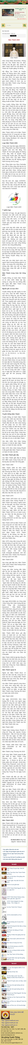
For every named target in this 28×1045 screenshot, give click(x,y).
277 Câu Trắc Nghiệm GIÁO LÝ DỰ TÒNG (16, 968)
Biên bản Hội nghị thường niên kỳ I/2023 (15, 989)
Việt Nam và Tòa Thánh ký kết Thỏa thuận (16, 998)
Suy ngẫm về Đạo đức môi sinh (11, 849)
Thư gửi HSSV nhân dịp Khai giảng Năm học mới (16, 958)
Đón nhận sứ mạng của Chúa (14, 942)
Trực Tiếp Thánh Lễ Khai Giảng (15, 954)
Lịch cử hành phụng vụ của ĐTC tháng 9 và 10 (15, 947)
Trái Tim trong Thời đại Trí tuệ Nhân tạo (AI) (14, 857)
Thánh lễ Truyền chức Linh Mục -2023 (16, 981)
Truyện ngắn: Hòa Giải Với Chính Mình (15, 881)
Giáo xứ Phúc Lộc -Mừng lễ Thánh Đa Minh (16, 1002)
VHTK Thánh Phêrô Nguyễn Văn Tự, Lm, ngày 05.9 (16, 889)
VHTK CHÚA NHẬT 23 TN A (14, 915)
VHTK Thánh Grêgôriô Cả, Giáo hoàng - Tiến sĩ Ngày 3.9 (15, 902)
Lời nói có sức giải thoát (13, 884)
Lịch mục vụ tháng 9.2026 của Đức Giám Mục (16, 951)
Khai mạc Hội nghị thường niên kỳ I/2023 (15, 985)
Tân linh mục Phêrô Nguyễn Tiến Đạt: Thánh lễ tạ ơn (16, 994)
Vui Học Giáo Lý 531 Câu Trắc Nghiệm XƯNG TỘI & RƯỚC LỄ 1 (15, 976)
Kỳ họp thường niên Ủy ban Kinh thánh (15, 922)
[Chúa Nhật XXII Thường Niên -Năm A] (8, 12)
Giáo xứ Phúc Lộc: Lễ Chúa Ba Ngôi (16, 1005)
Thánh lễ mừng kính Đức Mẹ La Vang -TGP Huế (16, 926)
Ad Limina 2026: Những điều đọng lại (12, 859)
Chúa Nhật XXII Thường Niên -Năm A (19, 13)
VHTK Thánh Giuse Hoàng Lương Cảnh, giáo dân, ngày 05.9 (15, 897)
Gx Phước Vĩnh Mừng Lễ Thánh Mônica (15, 931)
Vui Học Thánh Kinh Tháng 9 (14, 907)
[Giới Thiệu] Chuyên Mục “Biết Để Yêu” (15, 869)
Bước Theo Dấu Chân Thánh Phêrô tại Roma (16, 873)
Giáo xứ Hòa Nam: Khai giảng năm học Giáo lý (16, 877)
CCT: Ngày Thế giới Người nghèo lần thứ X (13, 851)
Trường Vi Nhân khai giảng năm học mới (16, 935)
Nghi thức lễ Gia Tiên (12, 972)
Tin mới (14, 864)
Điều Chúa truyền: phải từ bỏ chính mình (16, 939)
